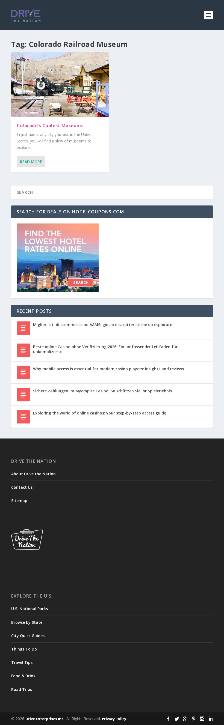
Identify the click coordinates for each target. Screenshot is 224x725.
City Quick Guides (28, 635)
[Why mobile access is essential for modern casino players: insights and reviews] (23, 372)
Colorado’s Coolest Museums (50, 126)
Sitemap (19, 500)
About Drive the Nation (33, 473)
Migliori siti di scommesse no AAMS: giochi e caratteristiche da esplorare (102, 324)
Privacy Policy (114, 718)
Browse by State (26, 622)
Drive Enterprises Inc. (44, 718)
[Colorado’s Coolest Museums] (60, 84)
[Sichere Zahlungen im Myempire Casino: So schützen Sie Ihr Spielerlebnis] (23, 394)
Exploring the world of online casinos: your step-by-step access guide (99, 413)
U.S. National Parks (29, 608)
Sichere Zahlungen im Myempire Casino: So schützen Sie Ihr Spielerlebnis (102, 390)
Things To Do (24, 649)
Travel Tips (22, 662)
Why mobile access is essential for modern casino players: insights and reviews (108, 368)
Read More (31, 161)
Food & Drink (23, 675)
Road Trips (21, 689)
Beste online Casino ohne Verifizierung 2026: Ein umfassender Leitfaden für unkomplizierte (105, 349)
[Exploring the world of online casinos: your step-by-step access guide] (23, 416)
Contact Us (22, 487)
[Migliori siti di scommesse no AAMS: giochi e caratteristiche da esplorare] (23, 328)
